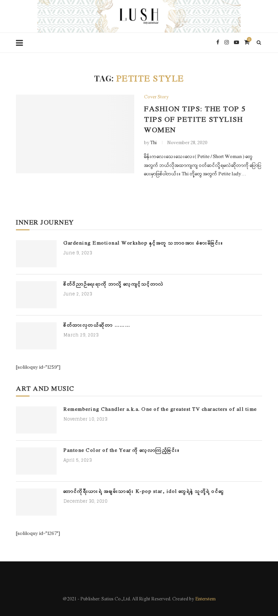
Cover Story (156, 97)
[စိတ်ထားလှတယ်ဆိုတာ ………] (36, 335)
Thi (153, 143)
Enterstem (205, 599)
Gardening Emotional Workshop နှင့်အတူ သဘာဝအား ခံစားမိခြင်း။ (143, 243)
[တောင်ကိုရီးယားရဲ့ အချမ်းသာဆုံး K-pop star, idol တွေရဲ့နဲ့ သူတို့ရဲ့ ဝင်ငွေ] (36, 502)
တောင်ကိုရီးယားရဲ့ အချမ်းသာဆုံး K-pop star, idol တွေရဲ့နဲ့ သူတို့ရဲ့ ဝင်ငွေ (143, 491)
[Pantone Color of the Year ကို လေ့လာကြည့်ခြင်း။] (36, 461)
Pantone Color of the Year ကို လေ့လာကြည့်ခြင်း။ (121, 450)
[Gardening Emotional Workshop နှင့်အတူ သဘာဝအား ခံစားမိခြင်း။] (36, 253)
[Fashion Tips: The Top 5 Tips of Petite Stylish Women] (75, 134)
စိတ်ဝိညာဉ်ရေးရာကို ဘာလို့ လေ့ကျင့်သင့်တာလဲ (113, 284)
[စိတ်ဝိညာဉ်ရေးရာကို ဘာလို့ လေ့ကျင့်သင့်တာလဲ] (36, 294)
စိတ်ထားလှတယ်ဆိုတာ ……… (96, 325)
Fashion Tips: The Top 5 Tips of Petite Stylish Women (195, 119)
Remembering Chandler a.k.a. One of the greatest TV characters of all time (160, 409)
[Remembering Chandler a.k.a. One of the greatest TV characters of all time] (36, 420)
